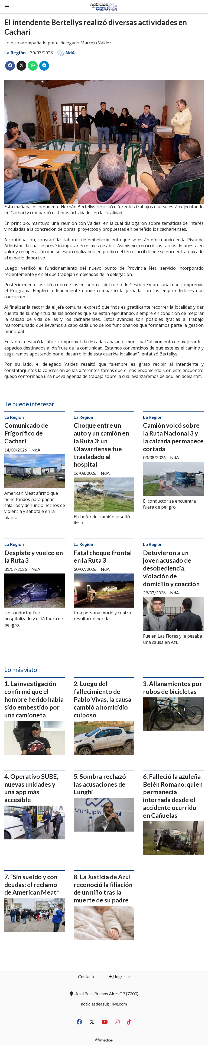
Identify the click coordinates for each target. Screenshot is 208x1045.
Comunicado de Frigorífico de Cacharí (26, 433)
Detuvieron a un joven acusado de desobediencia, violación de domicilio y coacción (171, 568)
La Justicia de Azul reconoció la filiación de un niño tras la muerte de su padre (103, 888)
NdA (70, 53)
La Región (15, 53)
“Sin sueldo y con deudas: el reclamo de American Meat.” (32, 884)
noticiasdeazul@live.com (104, 1003)
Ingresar (122, 976)
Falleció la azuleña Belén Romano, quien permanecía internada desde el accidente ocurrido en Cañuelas (173, 796)
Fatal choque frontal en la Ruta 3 (103, 556)
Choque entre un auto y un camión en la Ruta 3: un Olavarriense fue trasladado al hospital (101, 444)
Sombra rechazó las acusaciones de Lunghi (100, 784)
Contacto (87, 976)
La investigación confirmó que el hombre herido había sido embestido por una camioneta (34, 699)
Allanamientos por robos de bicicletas (172, 687)
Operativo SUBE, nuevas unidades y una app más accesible (31, 788)
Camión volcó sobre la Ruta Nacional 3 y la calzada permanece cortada (173, 436)
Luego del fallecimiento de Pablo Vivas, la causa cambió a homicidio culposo (102, 699)
